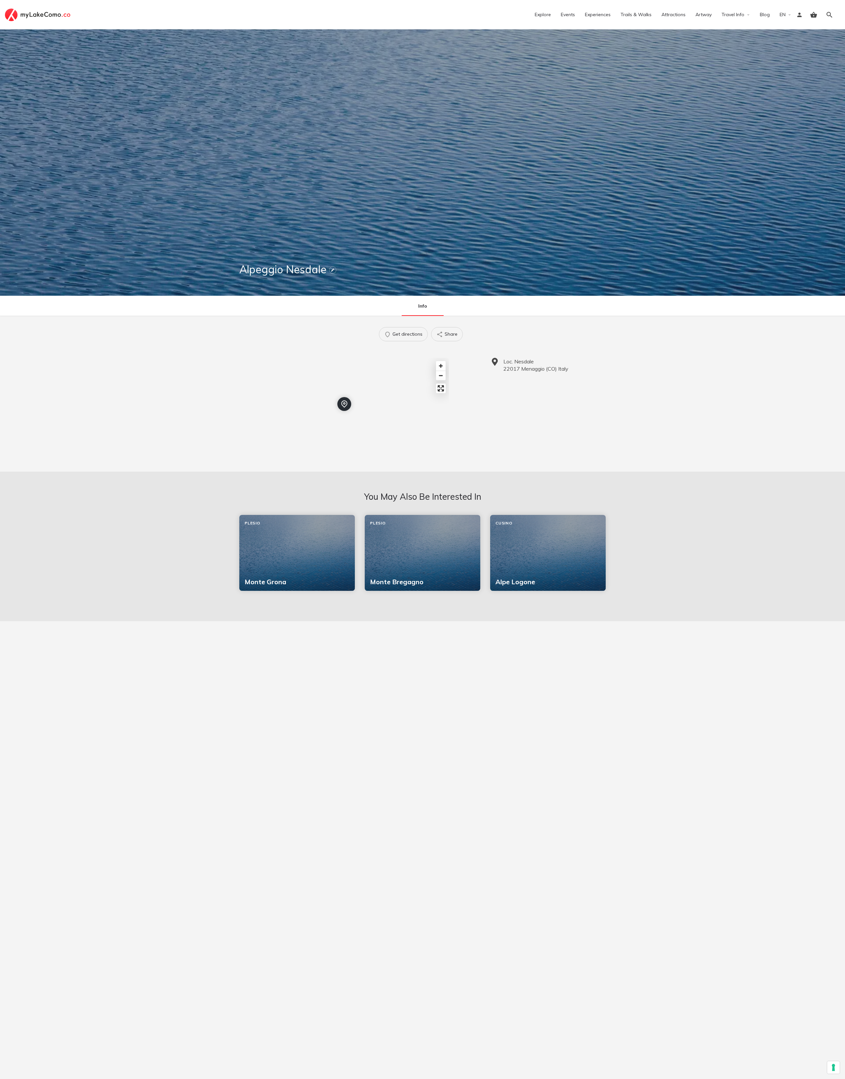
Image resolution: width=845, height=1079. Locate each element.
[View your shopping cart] (813, 14)
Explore (543, 14)
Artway (703, 14)
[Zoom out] (441, 375)
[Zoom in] (441, 366)
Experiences (598, 14)
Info (422, 306)
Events (568, 14)
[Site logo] (38, 14)
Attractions (673, 14)
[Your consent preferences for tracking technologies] (833, 1067)
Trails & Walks (636, 14)
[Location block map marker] (344, 404)
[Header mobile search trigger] (829, 15)
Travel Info (733, 14)
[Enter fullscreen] (441, 388)
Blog (765, 14)
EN (783, 14)
